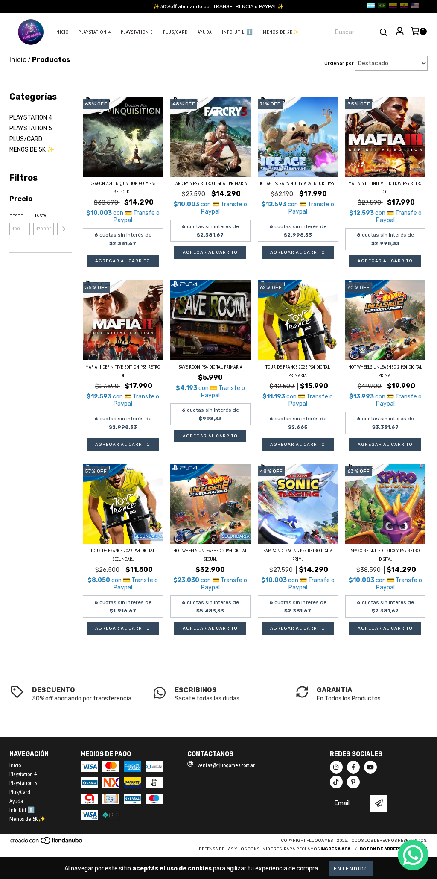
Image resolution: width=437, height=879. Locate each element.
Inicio (62, 32)
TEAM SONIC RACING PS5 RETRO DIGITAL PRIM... (298, 554)
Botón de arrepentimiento (394, 849)
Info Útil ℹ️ (237, 32)
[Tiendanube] (46, 843)
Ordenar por (339, 63)
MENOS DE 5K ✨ (31, 149)
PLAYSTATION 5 (30, 128)
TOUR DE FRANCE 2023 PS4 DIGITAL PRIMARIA (297, 370)
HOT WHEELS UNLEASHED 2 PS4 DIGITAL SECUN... (210, 554)
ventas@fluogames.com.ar (226, 765)
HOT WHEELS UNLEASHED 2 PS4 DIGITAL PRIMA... (385, 370)
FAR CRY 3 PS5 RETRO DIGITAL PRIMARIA (210, 183)
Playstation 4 (95, 32)
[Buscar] (383, 32)
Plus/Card (175, 32)
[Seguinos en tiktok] (336, 782)
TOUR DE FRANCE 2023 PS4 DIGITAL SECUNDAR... (122, 554)
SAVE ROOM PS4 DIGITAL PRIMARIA (210, 366)
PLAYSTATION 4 (30, 117)
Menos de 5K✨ (281, 32)
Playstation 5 (137, 32)
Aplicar (63, 229)
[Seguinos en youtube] (370, 767)
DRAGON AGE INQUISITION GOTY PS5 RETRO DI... (123, 187)
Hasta (40, 216)
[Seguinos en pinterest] (353, 782)
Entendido (351, 869)
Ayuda (205, 32)
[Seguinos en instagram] (336, 767)
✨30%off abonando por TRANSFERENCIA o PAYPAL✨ (218, 6)
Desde (16, 216)
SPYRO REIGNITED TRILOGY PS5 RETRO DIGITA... (385, 554)
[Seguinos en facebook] (353, 767)
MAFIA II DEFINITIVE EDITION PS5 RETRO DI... (122, 370)
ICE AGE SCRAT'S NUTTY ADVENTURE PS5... (297, 183)
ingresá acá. (336, 849)
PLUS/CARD (25, 139)
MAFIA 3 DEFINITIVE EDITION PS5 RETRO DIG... (385, 187)
